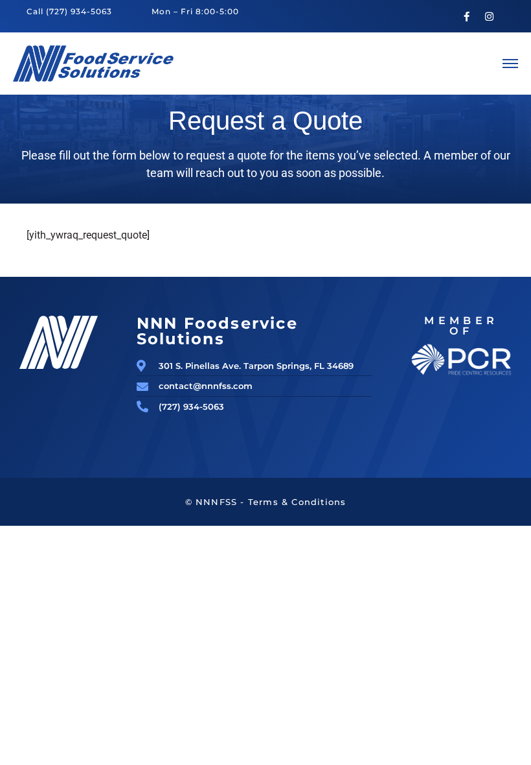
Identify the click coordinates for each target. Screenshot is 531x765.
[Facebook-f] (467, 16)
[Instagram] (489, 16)
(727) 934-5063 (79, 11)
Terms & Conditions (297, 502)
